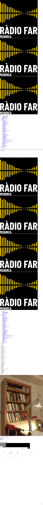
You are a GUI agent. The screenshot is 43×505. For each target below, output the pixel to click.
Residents (1, 438)
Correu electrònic (2, 445)
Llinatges (1, 444)
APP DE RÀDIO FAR (2, 150)
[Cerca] (29, 448)
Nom (0, 443)
